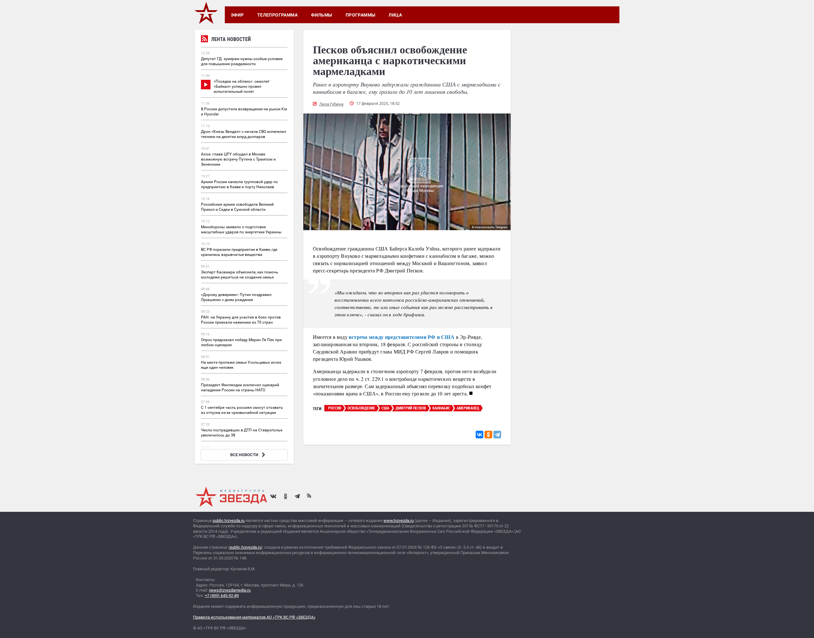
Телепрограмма (277, 14)
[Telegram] (497, 434)
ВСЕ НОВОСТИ (244, 454)
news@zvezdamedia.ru (230, 590)
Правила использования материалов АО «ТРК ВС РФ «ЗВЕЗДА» (254, 617)
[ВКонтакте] (479, 434)
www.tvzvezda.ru (398, 520)
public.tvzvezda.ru (229, 520)
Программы (361, 14)
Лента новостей (231, 39)
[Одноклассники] (488, 434)
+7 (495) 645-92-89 (222, 595)
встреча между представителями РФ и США (402, 336)
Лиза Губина (331, 104)
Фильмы (321, 14)
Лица (395, 14)
